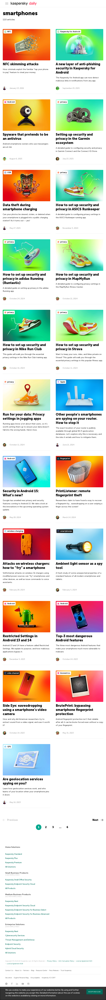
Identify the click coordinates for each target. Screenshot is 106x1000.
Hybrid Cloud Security (14, 948)
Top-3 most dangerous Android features (74, 638)
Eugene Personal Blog (21, 978)
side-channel (13, 673)
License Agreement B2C (84, 961)
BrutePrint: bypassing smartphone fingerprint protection (74, 710)
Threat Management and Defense (20, 940)
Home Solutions (12, 847)
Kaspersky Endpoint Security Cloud (20, 884)
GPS (9, 747)
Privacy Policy (52, 961)
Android (11, 102)
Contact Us (9, 970)
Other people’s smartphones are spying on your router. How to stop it (79, 418)
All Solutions (10, 867)
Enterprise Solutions (15, 924)
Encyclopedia (35, 978)
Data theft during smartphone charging (20, 207)
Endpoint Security (13, 944)
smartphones (66, 531)
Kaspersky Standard (13, 854)
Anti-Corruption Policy (66, 961)
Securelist (8, 978)
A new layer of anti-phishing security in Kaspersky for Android (78, 68)
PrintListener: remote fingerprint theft (73, 493)
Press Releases (54, 970)
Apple (62, 382)
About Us (18, 970)
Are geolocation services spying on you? (23, 781)
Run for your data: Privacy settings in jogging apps (23, 416)
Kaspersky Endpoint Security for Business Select (25, 910)
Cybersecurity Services (15, 935)
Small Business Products (16, 873)
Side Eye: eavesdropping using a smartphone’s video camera (25, 710)
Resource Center (41, 970)
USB (9, 172)
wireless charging (15, 531)
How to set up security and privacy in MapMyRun (77, 276)
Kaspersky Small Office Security (18, 880)
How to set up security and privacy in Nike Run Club (24, 347)
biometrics (65, 673)
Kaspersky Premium (13, 862)
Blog (32, 970)
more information (48, 996)
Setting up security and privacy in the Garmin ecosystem (74, 138)
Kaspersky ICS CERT (48, 978)
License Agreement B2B (15, 964)
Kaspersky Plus (11, 858)
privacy (63, 102)
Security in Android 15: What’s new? (21, 493)
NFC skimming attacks (21, 64)
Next (95, 820)
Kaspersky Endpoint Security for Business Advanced (27, 914)
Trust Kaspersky (66, 970)
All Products (10, 888)
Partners (26, 970)
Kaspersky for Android (70, 32)
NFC (9, 32)
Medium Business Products (18, 894)
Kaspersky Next (11, 901)
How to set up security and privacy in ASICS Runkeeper (78, 207)
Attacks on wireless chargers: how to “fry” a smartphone (26, 566)
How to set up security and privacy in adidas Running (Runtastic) (24, 278)
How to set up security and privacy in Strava (77, 347)
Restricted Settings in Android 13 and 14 (20, 638)
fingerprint (65, 458)
